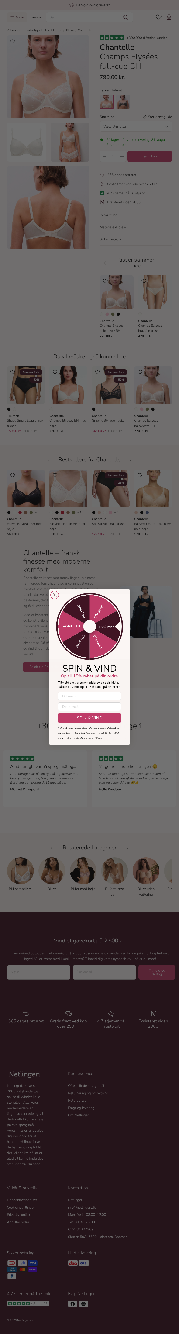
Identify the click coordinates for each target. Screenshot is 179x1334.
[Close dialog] (55, 595)
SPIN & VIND (89, 718)
